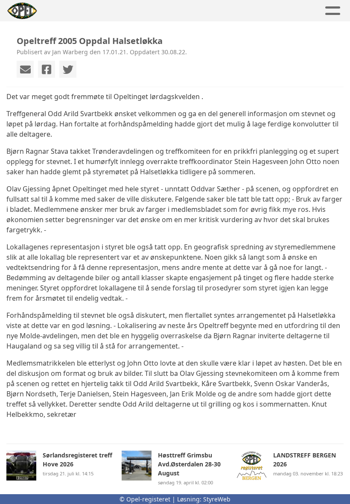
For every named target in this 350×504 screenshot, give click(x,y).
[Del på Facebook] (46, 69)
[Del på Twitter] (67, 69)
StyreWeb (216, 499)
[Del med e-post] (25, 69)
